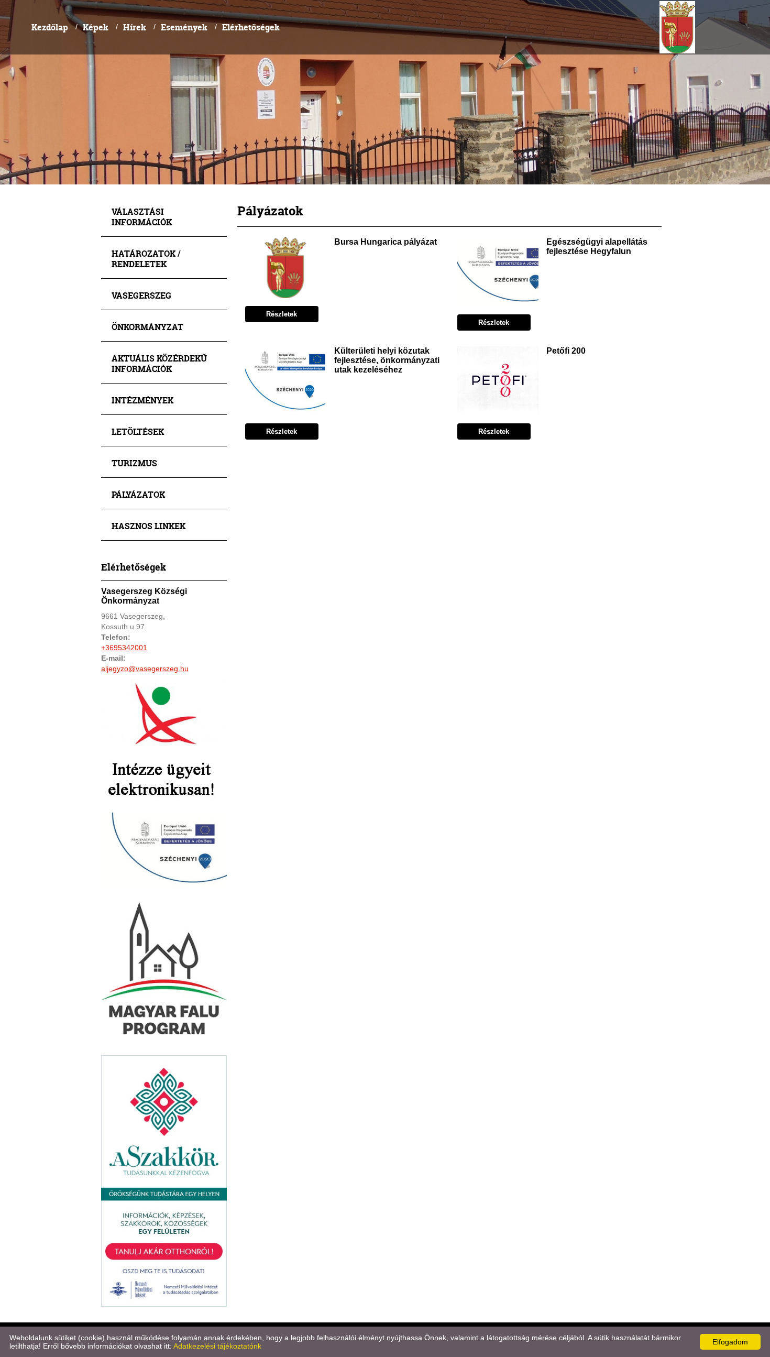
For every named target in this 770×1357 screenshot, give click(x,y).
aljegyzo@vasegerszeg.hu (145, 668)
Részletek (281, 314)
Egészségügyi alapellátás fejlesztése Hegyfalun (596, 246)
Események (184, 26)
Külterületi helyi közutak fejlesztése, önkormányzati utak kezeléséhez (386, 360)
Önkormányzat (147, 326)
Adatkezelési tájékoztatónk (217, 1346)
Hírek (134, 26)
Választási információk (142, 216)
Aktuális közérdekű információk (159, 363)
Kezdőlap (49, 26)
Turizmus (134, 462)
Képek (95, 26)
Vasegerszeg (141, 295)
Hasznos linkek (148, 525)
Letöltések (138, 431)
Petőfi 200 (566, 350)
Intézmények (142, 400)
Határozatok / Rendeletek (146, 258)
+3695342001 (124, 647)
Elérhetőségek (251, 26)
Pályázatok (138, 494)
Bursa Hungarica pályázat (385, 241)
